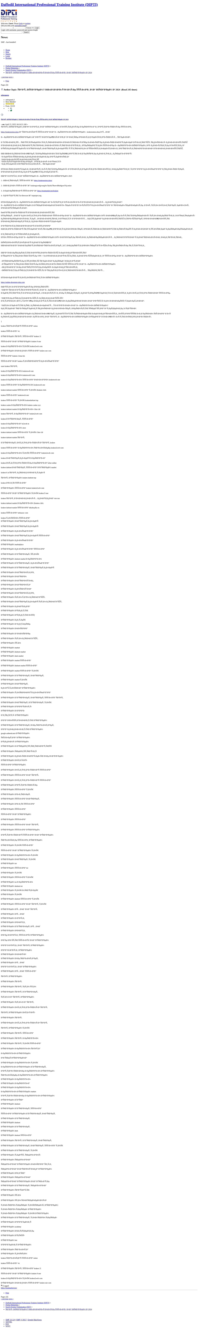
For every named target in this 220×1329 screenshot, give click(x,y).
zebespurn (5, 95)
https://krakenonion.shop (10, 132)
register (27, 23)
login (21, 23)
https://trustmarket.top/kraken (47, 191)
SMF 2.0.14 (10, 1320)
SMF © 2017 (21, 1320)
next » (11, 77)
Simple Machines (35, 1320)
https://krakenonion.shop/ (43, 180)
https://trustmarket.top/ (9, 1288)
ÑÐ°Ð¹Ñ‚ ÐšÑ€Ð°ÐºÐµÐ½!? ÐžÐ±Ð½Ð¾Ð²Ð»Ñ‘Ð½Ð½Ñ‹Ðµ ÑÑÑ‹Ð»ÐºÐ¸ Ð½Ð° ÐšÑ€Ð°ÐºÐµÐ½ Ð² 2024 (35, 119)
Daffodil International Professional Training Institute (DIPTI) (49, 4)
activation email (20, 25)
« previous (4, 77)
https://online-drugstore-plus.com (13, 282)
